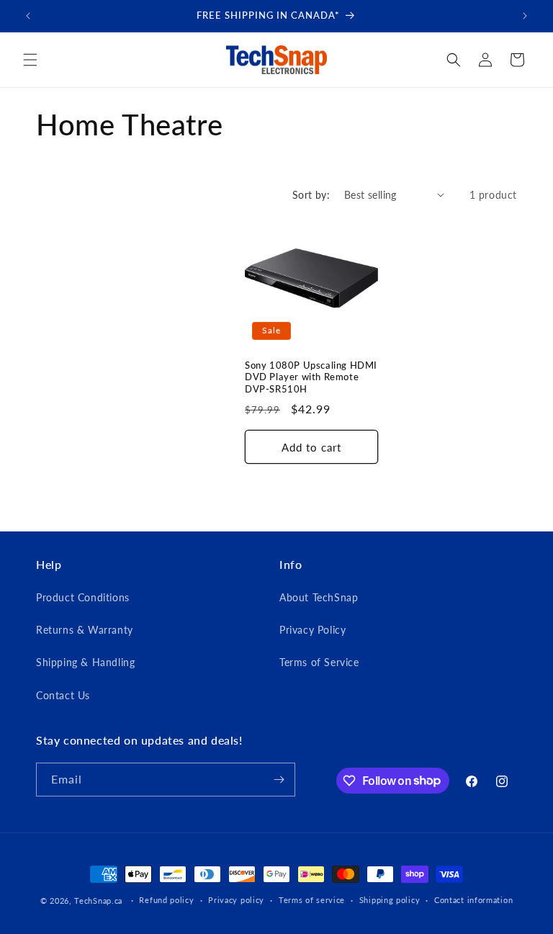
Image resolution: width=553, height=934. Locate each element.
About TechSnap (318, 597)
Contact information (473, 899)
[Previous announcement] (28, 16)
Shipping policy (390, 899)
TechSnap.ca (98, 900)
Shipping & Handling (85, 662)
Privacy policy (236, 899)
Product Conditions (83, 597)
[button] (30, 60)
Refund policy (166, 899)
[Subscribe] (279, 779)
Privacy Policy (312, 630)
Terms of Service (319, 662)
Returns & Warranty (84, 630)
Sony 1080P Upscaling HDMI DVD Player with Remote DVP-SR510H (311, 377)
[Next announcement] (525, 16)
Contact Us (63, 695)
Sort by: (311, 195)
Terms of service (312, 899)
